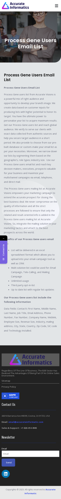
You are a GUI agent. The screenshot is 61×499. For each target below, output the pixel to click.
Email (4, 448)
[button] (56, 6)
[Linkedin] (6, 474)
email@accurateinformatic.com (25, 421)
